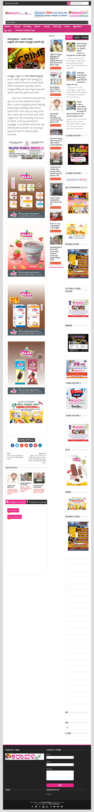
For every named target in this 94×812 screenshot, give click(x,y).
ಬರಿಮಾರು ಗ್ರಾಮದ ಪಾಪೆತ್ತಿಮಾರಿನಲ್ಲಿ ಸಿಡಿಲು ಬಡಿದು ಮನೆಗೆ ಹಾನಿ (56, 201)
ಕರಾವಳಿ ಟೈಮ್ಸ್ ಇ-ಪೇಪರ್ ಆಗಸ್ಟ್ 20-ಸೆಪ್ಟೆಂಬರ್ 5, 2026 (55, 89)
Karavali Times (46, 802)
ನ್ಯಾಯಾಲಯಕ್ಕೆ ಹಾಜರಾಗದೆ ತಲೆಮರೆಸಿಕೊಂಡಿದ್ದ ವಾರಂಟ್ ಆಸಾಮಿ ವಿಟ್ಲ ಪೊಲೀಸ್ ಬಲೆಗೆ (56, 118)
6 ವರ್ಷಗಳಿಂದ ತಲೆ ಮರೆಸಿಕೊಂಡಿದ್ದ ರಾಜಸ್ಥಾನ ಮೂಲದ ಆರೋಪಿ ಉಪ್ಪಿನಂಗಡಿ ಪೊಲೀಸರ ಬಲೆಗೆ (56, 171)
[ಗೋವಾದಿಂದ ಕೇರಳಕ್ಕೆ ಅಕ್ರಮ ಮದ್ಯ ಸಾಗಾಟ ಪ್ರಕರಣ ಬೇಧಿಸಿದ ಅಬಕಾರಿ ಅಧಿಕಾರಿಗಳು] (56, 131)
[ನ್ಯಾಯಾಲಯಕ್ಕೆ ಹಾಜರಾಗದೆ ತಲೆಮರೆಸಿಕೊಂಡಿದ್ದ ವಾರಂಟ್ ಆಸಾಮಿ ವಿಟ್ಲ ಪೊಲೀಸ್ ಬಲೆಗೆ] (56, 101)
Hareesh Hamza (54, 804)
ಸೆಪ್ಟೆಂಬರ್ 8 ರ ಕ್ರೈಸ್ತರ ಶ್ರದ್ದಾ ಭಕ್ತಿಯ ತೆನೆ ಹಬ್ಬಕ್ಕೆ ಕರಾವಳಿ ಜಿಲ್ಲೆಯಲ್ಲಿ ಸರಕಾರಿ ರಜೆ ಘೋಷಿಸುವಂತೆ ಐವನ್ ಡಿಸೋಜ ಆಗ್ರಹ (56, 59)
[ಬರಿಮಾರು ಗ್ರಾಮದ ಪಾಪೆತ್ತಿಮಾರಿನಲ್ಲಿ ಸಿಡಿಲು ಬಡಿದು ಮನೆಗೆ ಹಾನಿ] (56, 185)
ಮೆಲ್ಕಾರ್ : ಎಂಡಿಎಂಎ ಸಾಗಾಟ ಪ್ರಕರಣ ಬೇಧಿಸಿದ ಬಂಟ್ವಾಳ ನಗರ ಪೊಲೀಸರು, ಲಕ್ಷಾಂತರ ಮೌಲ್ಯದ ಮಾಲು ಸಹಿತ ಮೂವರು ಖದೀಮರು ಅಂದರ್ (76, 109)
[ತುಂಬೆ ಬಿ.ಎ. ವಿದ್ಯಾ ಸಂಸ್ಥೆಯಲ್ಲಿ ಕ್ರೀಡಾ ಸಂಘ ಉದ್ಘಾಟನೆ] (56, 214)
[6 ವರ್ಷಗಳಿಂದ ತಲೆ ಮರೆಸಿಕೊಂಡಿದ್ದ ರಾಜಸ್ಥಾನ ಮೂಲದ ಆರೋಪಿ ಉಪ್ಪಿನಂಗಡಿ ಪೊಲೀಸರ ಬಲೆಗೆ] (56, 154)
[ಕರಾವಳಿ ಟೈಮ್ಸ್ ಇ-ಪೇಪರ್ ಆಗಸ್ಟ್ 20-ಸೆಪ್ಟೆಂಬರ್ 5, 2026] (56, 74)
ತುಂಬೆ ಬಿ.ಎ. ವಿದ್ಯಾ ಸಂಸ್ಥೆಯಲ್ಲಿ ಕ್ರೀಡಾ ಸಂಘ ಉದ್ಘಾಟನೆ (55, 226)
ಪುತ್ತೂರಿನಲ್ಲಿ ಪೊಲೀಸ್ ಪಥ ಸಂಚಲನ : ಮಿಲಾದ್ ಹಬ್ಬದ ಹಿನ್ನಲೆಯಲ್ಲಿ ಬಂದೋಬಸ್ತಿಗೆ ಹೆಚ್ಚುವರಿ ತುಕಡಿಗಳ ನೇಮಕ (56, 253)
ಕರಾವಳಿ (52, 35)
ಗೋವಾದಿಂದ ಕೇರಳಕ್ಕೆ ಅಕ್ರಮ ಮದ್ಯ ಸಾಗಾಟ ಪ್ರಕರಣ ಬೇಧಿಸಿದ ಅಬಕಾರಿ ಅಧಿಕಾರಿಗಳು (56, 141)
